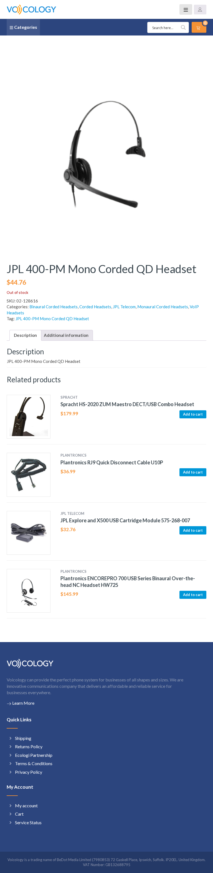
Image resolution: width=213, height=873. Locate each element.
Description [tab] (25, 335)
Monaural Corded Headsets (162, 306)
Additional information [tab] (66, 335)
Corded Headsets (95, 306)
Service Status (28, 822)
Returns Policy (28, 746)
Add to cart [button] (193, 414)
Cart (19, 813)
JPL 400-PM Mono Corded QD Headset (52, 318)
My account (26, 805)
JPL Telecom (124, 306)
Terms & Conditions (33, 763)
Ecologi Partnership (33, 755)
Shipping (23, 738)
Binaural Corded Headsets (53, 306)
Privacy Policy (28, 772)
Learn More (23, 703)
